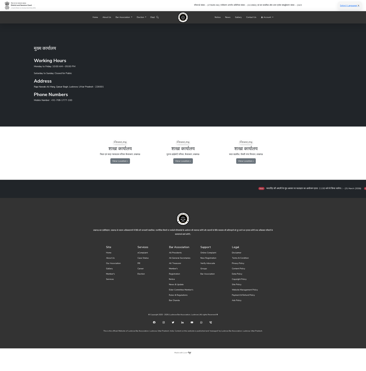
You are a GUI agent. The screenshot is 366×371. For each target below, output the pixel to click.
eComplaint (143, 252)
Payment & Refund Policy (243, 295)
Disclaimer (236, 252)
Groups (203, 268)
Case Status (143, 258)
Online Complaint (208, 252)
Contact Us (251, 17)
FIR (139, 263)
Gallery (238, 17)
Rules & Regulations (178, 295)
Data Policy (237, 274)
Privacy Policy (238, 263)
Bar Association (207, 274)
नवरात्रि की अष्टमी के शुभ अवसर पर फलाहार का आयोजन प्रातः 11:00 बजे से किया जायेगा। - (299, 188)
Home (95, 17)
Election (141, 274)
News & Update (176, 284)
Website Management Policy (245, 289)
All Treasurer (175, 263)
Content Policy (238, 268)
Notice (218, 17)
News (227, 17)
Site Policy (236, 284)
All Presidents (175, 252)
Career (141, 268)
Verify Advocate (207, 263)
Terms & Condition (240, 258)
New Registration (208, 258)
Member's (110, 274)
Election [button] (141, 17)
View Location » (120, 161)
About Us (107, 17)
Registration (174, 274)
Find (153, 17)
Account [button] (267, 17)
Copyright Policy (239, 279)
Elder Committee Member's (181, 289)
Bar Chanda (174, 300)
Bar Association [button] (123, 17)
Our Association (113, 263)
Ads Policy (236, 300)
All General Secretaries (179, 258)
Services (110, 279)
